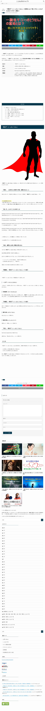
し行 (4, 556)
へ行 (4, 601)
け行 (4, 548)
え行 (4, 535)
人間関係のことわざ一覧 (8, 611)
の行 (4, 590)
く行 (4, 546)
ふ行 (4, 598)
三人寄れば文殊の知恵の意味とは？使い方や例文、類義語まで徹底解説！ (16, 683)
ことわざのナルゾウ (22, 1)
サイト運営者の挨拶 (7, 644)
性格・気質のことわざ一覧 (8, 616)
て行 (4, 574)
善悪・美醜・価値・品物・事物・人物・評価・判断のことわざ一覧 (16, 614)
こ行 (4, 551)
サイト (4, 427)
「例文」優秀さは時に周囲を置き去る (13, 112)
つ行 (4, 572)
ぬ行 (4, 585)
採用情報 (5, 649)
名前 (4, 418)
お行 (4, 538)
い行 (3, 12)
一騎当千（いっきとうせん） (11, 107)
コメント (5, 403)
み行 (4, 608)
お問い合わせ (5, 639)
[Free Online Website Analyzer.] (4, 672)
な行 (4, 580)
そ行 (4, 564)
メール (4, 422)
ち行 (4, 569)
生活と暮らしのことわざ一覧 (9, 624)
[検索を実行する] (42, 520)
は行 (4, 593)
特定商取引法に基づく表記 (8, 652)
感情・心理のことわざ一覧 (8, 619)
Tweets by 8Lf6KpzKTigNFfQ (7, 659)
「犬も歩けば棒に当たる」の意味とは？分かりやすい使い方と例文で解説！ (17, 691)
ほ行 (4, 603)
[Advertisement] (22, 92)
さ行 (4, 553)
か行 (4, 540)
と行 (4, 577)
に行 (4, 582)
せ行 (4, 561)
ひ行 (4, 595)
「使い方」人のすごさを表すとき (12, 110)
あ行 (4, 527)
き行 (4, 543)
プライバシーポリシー (7, 647)
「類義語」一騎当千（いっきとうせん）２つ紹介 (15, 113)
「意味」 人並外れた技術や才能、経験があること (16, 109)
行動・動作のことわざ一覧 (8, 627)
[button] (43, 1)
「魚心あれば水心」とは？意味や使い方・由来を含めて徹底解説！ (15, 695)
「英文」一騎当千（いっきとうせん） (13, 116)
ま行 (4, 606)
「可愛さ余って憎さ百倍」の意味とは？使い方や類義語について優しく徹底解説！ (18, 685)
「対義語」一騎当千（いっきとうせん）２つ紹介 (15, 115)
